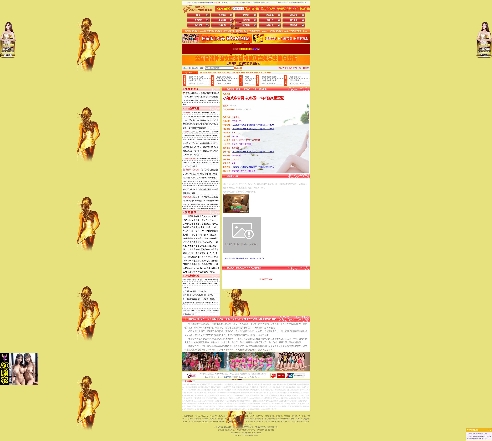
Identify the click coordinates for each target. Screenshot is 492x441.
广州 (254, 89)
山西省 (191, 80)
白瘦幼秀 (222, 25)
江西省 (229, 80)
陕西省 (269, 80)
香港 (291, 77)
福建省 (219, 80)
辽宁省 (196, 83)
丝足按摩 (246, 20)
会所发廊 (198, 20)
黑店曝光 (222, 15)
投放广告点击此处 (246, 413)
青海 (270, 83)
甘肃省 (274, 80)
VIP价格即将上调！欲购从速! (477, 433)
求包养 (246, 15)
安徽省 (224, 80)
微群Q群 (269, 25)
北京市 (191, 77)
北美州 (297, 83)
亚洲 (291, 80)
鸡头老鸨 (293, 20)
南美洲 (302, 83)
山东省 (201, 83)
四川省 (269, 77)
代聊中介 (270, 20)
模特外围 (198, 25)
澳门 (295, 77)
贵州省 (274, 77)
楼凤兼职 (222, 20)
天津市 (196, 77)
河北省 (201, 77)
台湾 (299, 77)
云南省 (264, 80)
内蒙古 (196, 80)
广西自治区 (248, 80)
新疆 (273, 83)
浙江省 (229, 77)
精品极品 (246, 25)
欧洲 (295, 80)
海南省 (247, 83)
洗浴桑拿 (270, 15)
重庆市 (264, 77)
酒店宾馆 (293, 15)
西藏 (263, 83)
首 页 (198, 15)
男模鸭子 (293, 25)
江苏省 (224, 77)
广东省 (247, 77)
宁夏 (266, 83)
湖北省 (224, 83)
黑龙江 (201, 80)
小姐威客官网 (226, 377)
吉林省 (191, 83)
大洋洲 (292, 83)
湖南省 (219, 83)
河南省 (229, 83)
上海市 (219, 77)
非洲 (299, 80)
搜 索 (238, 68)
